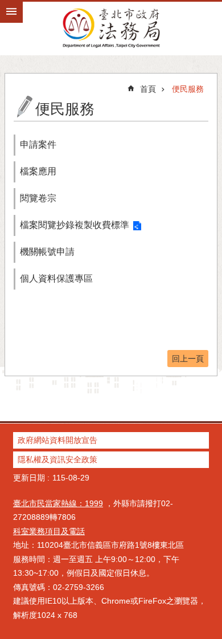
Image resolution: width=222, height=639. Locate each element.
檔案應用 (38, 171)
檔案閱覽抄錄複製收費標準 (74, 225)
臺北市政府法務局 (111, 27)
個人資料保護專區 (56, 278)
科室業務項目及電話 (49, 531)
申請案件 (38, 144)
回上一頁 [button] (188, 358)
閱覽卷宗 (38, 198)
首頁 (148, 88)
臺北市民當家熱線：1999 (58, 503)
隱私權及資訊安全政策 (57, 459)
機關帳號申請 (47, 252)
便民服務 (188, 88)
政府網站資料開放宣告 (57, 440)
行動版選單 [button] (11, 11)
